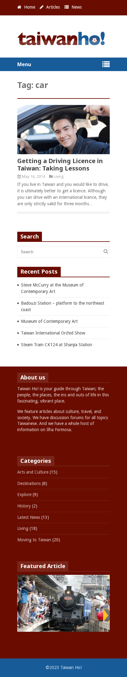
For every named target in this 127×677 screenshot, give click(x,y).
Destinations (29, 483)
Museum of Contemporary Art (49, 321)
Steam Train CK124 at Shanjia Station (56, 344)
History (24, 505)
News (77, 7)
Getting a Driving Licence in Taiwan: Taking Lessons (60, 164)
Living (59, 176)
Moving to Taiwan (34, 539)
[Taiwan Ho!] (63, 42)
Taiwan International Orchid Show (53, 332)
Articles (53, 7)
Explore (24, 494)
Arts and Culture (32, 472)
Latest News (28, 517)
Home (29, 7)
